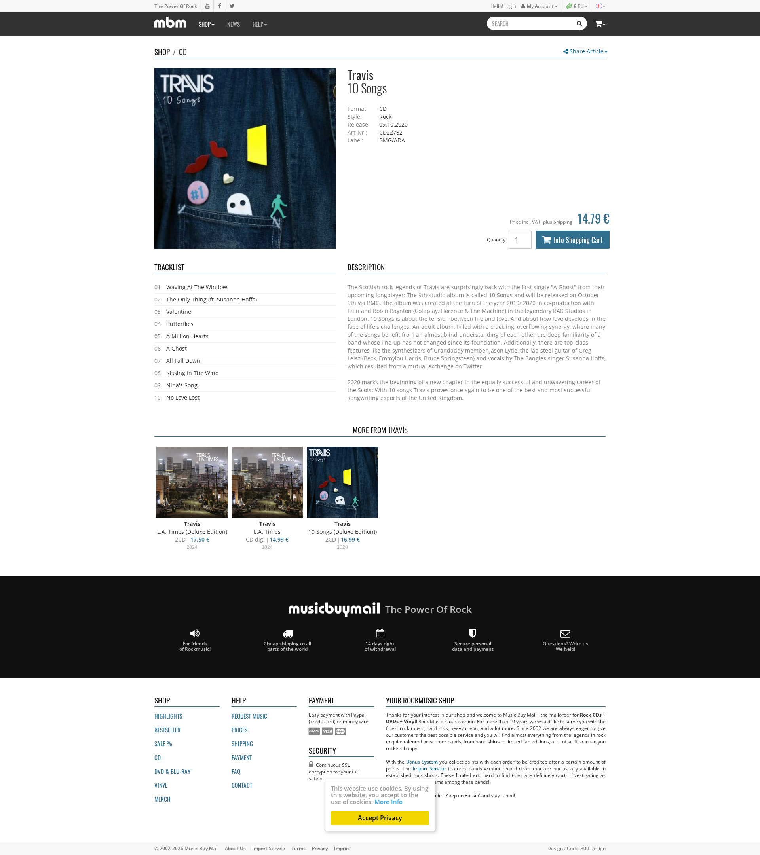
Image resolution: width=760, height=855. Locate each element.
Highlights (168, 715)
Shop (205, 23)
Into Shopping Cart (578, 240)
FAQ (236, 771)
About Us (235, 848)
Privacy (320, 848)
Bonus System (422, 761)
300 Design (593, 848)
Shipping (562, 221)
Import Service (429, 768)
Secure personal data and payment (473, 646)
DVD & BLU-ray (172, 771)
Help (258, 23)
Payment (242, 757)
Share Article (586, 51)
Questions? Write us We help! (565, 646)
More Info (388, 802)
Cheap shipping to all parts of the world (287, 646)
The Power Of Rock (175, 6)
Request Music (249, 715)
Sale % (163, 743)
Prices (239, 729)
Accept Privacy (380, 817)
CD (183, 51)
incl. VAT (531, 221)
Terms (298, 848)
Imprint (342, 848)
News (233, 23)
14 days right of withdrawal (380, 646)
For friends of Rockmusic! (195, 646)
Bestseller (167, 729)
